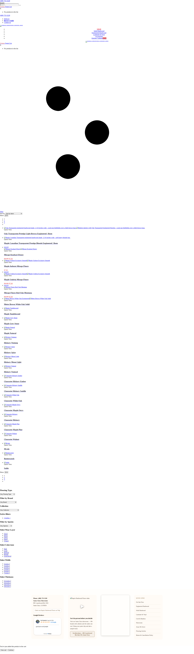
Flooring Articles (141, 631)
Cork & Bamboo (141, 619)
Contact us (7, 22)
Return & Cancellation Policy (144, 635)
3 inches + (7, 566)
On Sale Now (140, 602)
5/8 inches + (7, 584)
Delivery (7, 19)
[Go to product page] (79, 228)
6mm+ (6, 539)
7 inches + (7, 573)
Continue (10, 650)
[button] (2, 3)
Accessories (99, 36)
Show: (2, 215)
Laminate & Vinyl (99, 34)
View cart (3, 650)
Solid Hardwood (99, 31)
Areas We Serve (140, 627)
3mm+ (6, 534)
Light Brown (7, 556)
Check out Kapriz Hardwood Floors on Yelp (47, 610)
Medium (6, 552)
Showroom (139, 623)
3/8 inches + (7, 586)
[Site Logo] (11, 25)
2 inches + (7, 518)
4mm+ (6, 535)
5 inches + (7, 569)
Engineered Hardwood (99, 33)
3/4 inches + (7, 583)
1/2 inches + (7, 581)
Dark (5, 549)
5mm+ (6, 537)
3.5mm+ (6, 541)
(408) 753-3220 (5, 1)
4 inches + (7, 567)
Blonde (6, 554)
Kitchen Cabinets (99, 38)
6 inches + (7, 571)
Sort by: (2, 213)
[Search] (20, 5)
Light (5, 551)
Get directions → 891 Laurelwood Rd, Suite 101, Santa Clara (82, 634)
